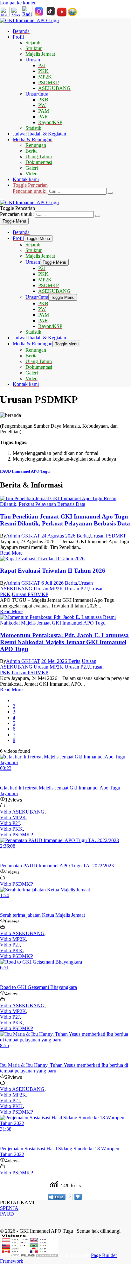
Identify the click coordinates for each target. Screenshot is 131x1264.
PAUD (7, 1214)
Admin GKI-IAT (23, 535)
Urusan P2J (76, 588)
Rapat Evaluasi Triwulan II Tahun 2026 (52, 570)
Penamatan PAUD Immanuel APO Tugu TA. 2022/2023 (57, 865)
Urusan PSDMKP (108, 535)
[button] (72, 188)
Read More (11, 553)
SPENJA (9, 1208)
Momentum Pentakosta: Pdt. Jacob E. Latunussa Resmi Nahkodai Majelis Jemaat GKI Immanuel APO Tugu (64, 642)
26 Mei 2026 (54, 661)
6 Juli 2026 (53, 583)
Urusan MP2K (48, 588)
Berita (83, 535)
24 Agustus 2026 (59, 535)
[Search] (110, 193)
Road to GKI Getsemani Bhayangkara (38, 987)
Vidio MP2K (13, 817)
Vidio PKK (11, 829)
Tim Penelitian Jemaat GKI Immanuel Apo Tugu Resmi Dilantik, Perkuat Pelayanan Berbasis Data (65, 520)
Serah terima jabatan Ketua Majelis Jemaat (42, 915)
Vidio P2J (10, 823)
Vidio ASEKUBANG (22, 811)
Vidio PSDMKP (16, 834)
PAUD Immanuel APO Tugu (25, 471)
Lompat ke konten (18, 2)
